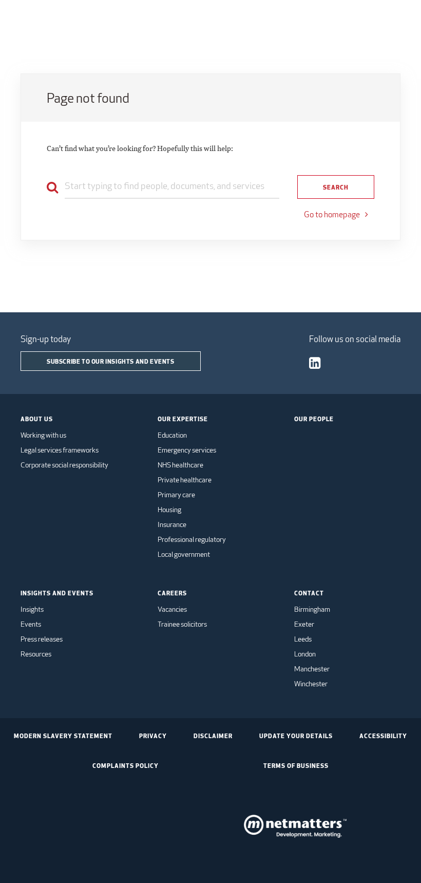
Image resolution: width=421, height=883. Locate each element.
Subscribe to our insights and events (111, 361)
